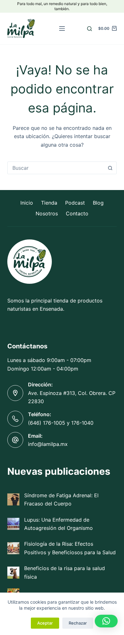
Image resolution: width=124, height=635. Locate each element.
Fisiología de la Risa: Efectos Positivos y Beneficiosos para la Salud (70, 548)
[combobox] (56, 168)
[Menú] (62, 28)
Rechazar (78, 622)
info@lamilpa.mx (48, 444)
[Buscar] (89, 28)
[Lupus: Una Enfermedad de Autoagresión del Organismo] (13, 524)
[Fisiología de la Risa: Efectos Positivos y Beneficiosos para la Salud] (13, 548)
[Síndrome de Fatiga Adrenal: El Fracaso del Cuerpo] (13, 499)
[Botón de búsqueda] (110, 168)
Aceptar (45, 622)
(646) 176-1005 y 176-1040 (60, 423)
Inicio (26, 203)
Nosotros (47, 213)
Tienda (49, 203)
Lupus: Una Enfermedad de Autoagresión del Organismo (58, 524)
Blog (98, 203)
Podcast (75, 203)
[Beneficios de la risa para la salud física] (13, 573)
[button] (106, 621)
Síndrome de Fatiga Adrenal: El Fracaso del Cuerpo (61, 499)
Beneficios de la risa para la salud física (64, 572)
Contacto (77, 213)
